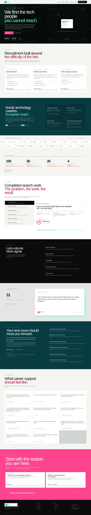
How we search (39, 507)
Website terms (73, 506)
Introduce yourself (10, 349)
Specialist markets (39, 506)
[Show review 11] (79, 312)
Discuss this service (18, 88)
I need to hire (9, 32)
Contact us (55, 507)
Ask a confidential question (19, 349)
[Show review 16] (82, 312)
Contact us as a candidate (66, 484)
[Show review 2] (74, 312)
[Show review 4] (75, 312)
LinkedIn (55, 509)
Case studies (38, 509)
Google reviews (56, 506)
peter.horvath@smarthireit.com (22, 493)
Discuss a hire (25, 484)
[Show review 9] (78, 312)
